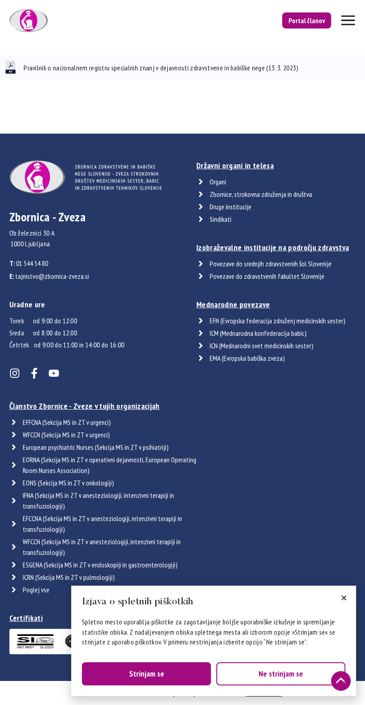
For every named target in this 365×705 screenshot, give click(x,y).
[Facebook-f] (34, 373)
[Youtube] (54, 373)
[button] (344, 598)
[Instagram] (14, 373)
